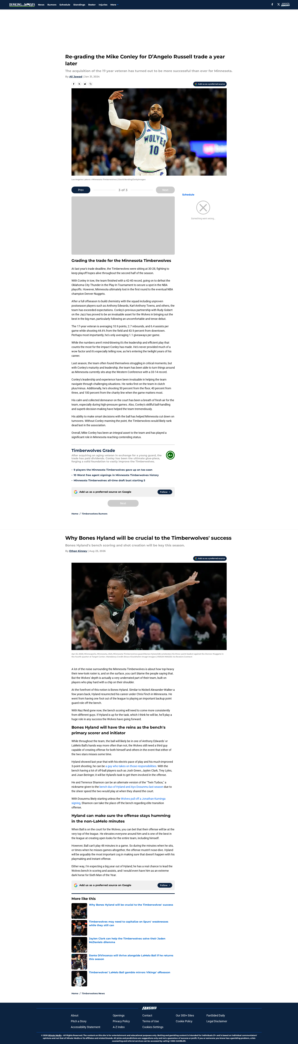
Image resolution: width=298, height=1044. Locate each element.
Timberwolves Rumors (94, 513)
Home (74, 513)
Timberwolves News (93, 993)
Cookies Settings (152, 1027)
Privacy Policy (121, 1021)
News (41, 4)
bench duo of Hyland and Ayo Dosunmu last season (131, 786)
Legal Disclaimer (216, 1021)
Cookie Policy (184, 1021)
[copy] (90, 84)
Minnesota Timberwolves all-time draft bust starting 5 (109, 480)
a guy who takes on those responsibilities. (131, 766)
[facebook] (272, 4)
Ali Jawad (75, 76)
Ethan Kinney (78, 551)
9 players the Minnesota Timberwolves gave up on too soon (113, 469)
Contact (147, 1015)
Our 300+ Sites (185, 1015)
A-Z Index (119, 1027)
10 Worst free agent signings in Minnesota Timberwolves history (116, 475)
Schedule (64, 4)
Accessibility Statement (85, 1027)
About (74, 1015)
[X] (278, 4)
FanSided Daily (215, 1015)
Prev (81, 190)
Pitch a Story (79, 1021)
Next (165, 190)
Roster (92, 4)
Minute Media (54, 1035)
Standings (79, 4)
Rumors (51, 4)
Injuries (103, 4)
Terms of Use (150, 1021)
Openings (119, 1015)
